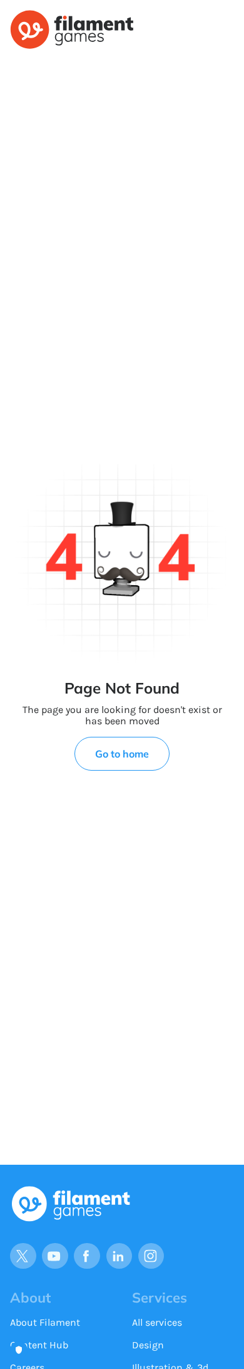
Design (148, 1345)
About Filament (45, 1322)
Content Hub (39, 1345)
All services (157, 1322)
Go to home (122, 753)
